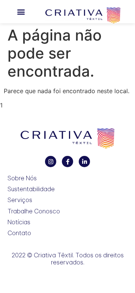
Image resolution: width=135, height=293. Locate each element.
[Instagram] (50, 161)
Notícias (19, 222)
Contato (19, 233)
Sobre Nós (22, 178)
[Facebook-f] (67, 161)
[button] (21, 12)
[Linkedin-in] (84, 161)
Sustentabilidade (31, 189)
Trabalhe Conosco (34, 211)
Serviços (20, 200)
